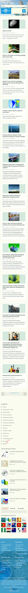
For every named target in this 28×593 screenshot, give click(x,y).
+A (24, 1)
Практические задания (8, 420)
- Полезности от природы (5, 568)
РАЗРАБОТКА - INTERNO (14, 591)
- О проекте (4, 547)
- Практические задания (21, 564)
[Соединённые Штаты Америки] (24, 530)
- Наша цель (4, 548)
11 (18, 393)
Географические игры (8, 438)
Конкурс (5, 443)
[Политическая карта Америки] (19, 530)
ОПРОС (6, 508)
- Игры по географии (6, 562)
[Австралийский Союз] (13, 530)
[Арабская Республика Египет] (8, 530)
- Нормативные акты (20, 562)
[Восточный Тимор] (3, 525)
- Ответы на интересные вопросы (6, 564)
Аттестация (6, 441)
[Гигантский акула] (3, 520)
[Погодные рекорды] (19, 520)
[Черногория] (19, 525)
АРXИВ (13, 508)
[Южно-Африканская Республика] (24, 525)
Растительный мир (7, 415)
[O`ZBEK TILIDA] (9, 3)
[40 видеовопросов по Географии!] (8, 520)
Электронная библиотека (9, 422)
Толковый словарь (7, 430)
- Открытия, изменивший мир (19, 547)
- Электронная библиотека (18, 566)
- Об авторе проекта (6, 545)
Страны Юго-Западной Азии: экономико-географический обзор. (18, 470)
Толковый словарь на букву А (17, 451)
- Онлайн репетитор (20, 560)
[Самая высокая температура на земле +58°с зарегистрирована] (24, 520)
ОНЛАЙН (21, 508)
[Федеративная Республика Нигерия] (3, 530)
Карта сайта (4, 1)
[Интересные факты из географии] (8, 525)
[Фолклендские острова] (13, 525)
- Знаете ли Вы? (5, 560)
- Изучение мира (19, 545)
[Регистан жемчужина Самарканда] (13, 520)
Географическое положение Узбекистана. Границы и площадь (18, 461)
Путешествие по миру (8, 409)
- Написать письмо (5, 550)
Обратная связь (12, 1)
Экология (5, 428)
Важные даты (6, 433)
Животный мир (6, 412)
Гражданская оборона (8, 417)
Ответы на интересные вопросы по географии (18, 480)
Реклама (20, 1)
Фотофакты (5, 436)
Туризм (4, 407)
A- (3, 3)
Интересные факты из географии (18, 498)
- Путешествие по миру (20, 553)
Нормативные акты (7, 425)
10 (17, 393)
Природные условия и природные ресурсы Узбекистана (18, 489)
